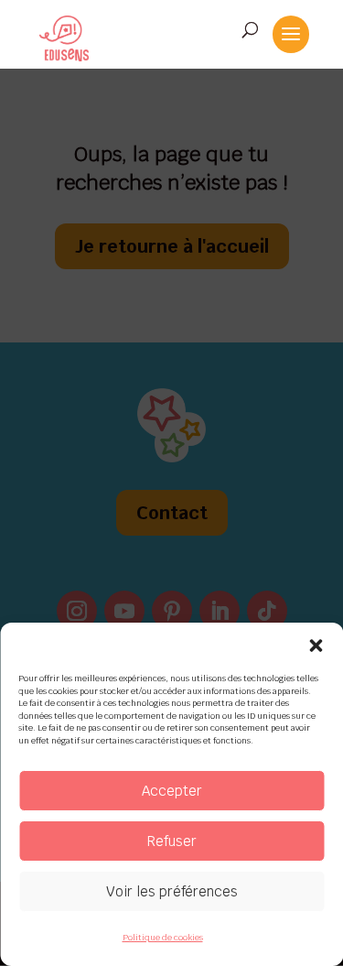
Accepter (172, 790)
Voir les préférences (172, 891)
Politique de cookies (163, 937)
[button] (315, 645)
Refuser (172, 841)
